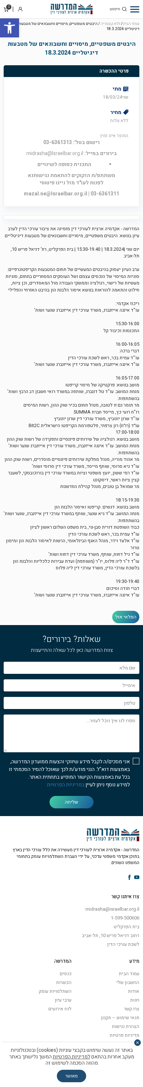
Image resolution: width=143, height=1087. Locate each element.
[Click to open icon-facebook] (129, 878)
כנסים (66, 973)
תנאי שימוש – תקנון (120, 1017)
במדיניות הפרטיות (65, 785)
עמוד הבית (131, 23)
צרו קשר (131, 1008)
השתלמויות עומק (55, 991)
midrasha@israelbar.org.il (112, 909)
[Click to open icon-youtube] (136, 878)
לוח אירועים (60, 1008)
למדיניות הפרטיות (71, 1057)
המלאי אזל (125, 616)
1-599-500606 (125, 917)
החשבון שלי (127, 982)
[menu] (134, 9)
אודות (133, 991)
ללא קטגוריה (110, 23)
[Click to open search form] (124, 9)
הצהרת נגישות (125, 1026)
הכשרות (64, 982)
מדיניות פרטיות (124, 1035)
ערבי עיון (63, 999)
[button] (9, 27)
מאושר (71, 1076)
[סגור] (137, 1042)
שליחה (71, 801)
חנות (134, 999)
